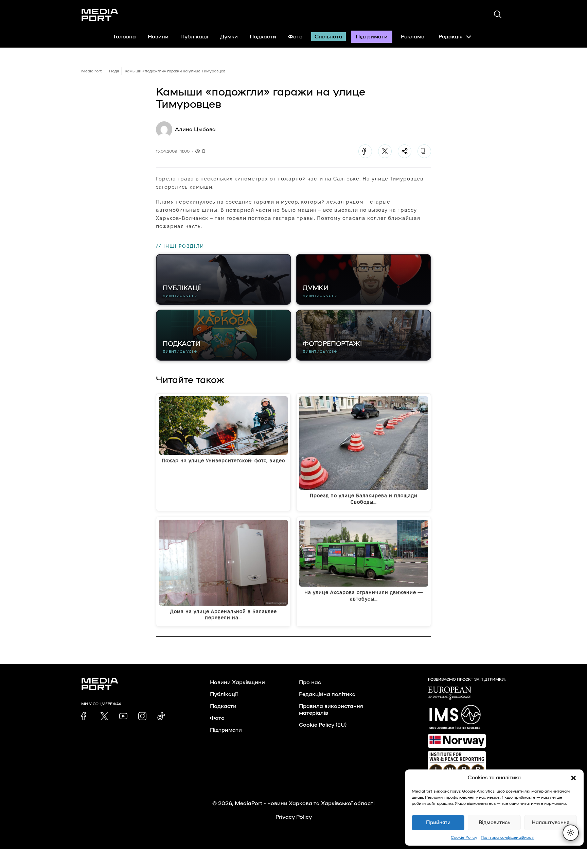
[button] (573, 778)
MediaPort (91, 71)
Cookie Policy (464, 837)
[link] (85, 716)
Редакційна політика (327, 694)
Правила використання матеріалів (331, 710)
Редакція (451, 36)
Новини (158, 36)
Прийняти (438, 822)
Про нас (310, 682)
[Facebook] (365, 151)
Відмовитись (494, 822)
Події (114, 71)
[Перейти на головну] (100, 15)
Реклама (413, 36)
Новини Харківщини (237, 682)
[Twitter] (385, 151)
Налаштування (550, 822)
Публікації (194, 36)
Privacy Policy (293, 817)
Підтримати (372, 36)
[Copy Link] (424, 151)
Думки (229, 36)
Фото (295, 36)
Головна (125, 36)
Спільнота (328, 36)
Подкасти (263, 36)
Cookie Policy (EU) (322, 725)
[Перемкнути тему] (571, 833)
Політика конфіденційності (507, 837)
